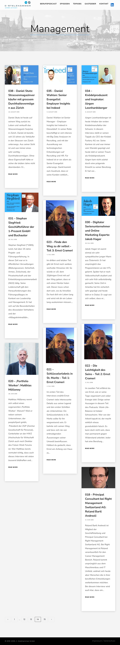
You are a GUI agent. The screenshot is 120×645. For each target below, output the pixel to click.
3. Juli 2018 (89, 382)
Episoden (65, 4)
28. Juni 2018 (12, 394)
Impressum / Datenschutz (103, 641)
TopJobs (77, 4)
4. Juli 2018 (50, 254)
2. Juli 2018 (50, 386)
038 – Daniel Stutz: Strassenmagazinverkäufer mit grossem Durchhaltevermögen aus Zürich (21, 99)
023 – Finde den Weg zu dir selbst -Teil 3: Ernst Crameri (60, 246)
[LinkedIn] (112, 5)
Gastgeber (90, 4)
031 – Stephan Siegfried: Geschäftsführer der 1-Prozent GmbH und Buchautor (21, 227)
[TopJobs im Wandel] (18, 4)
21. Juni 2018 (89, 520)
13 (31, 619)
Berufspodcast (48, 4)
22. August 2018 (13, 112)
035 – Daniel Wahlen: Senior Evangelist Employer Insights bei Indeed (58, 99)
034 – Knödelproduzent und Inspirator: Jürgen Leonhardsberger (96, 99)
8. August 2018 (90, 112)
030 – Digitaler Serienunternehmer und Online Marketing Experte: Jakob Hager (97, 230)
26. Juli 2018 (12, 239)
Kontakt (103, 4)
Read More (13, 174)
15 (45, 619)
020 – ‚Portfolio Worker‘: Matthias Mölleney (20, 385)
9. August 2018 (52, 112)
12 (24, 619)
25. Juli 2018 (89, 243)
